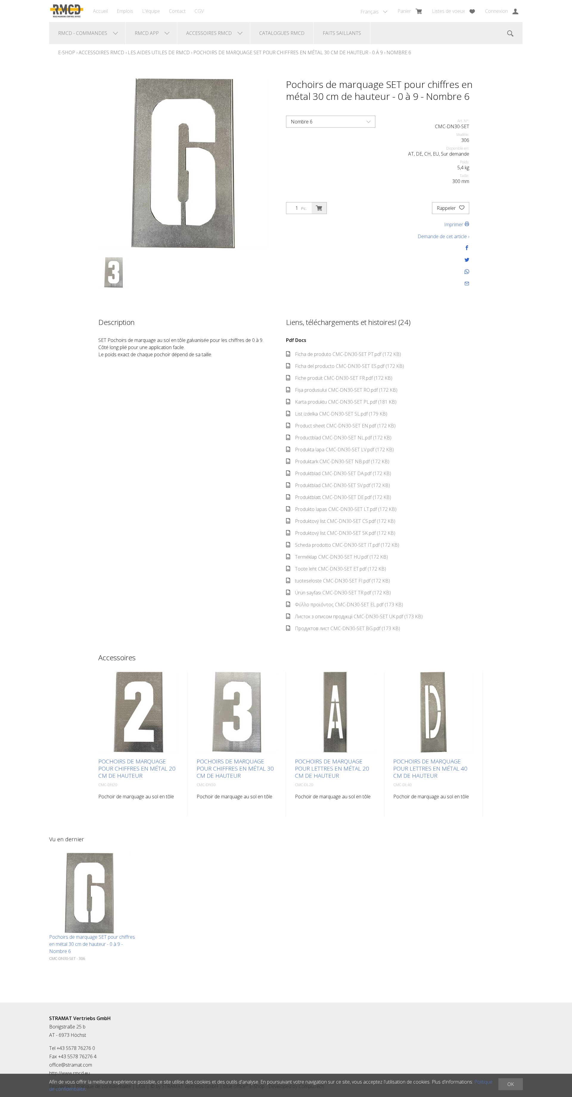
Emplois (125, 11)
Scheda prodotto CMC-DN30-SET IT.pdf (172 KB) (347, 545)
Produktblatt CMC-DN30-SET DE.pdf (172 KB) (343, 497)
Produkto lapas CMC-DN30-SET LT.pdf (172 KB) (346, 509)
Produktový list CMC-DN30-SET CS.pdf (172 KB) (345, 521)
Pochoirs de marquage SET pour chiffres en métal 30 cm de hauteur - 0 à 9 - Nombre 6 (92, 944)
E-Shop (66, 52)
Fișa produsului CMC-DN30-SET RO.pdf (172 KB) (346, 390)
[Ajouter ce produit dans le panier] (319, 208)
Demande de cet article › (443, 236)
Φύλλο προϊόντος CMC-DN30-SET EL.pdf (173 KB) (349, 604)
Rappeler (447, 208)
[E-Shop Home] (66, 11)
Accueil (100, 11)
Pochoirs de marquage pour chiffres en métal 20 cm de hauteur (136, 768)
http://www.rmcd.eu (69, 1073)
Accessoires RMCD (101, 52)
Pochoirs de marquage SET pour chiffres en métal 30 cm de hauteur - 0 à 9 (288, 52)
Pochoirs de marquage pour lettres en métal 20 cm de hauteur (332, 768)
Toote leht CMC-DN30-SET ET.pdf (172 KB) (340, 568)
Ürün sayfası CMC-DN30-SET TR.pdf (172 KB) (343, 592)
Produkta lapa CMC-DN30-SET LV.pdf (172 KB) (344, 449)
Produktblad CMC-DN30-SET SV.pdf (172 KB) (342, 485)
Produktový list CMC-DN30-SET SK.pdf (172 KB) (345, 533)
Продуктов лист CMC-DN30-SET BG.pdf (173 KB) (347, 628)
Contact (177, 11)
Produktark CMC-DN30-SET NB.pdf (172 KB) (342, 461)
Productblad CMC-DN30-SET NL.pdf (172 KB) (343, 437)
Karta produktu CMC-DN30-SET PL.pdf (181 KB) (346, 402)
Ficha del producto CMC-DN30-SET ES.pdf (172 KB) (349, 366)
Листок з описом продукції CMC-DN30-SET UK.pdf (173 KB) (359, 616)
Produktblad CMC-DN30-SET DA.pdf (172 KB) (343, 473)
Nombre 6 (398, 52)
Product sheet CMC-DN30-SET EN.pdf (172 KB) (345, 425)
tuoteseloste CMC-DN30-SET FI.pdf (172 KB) (342, 580)
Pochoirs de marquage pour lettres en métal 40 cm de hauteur (430, 768)
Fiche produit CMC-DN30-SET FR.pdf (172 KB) (343, 378)
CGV (199, 11)
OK (510, 1084)
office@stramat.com (70, 1065)
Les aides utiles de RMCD (159, 52)
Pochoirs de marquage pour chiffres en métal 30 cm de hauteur (235, 768)
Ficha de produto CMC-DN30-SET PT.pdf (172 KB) (348, 354)
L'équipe (151, 11)
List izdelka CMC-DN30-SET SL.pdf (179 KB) (341, 413)
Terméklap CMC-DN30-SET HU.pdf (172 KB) (341, 557)
